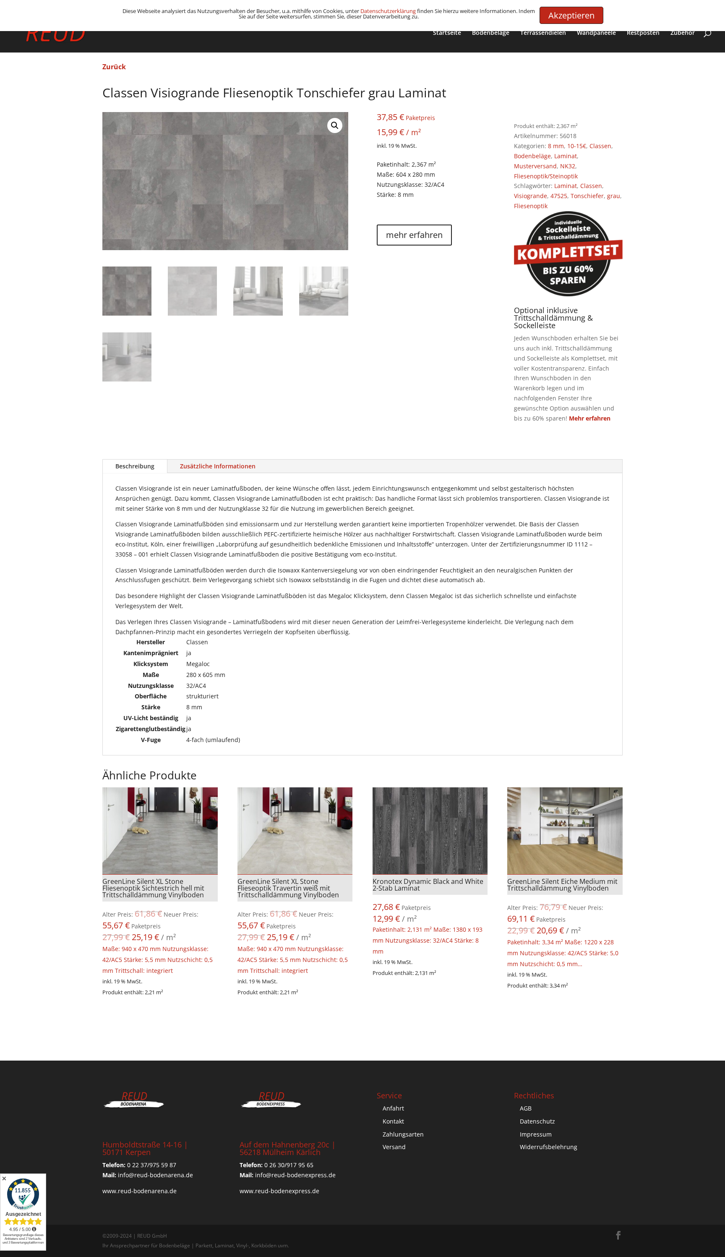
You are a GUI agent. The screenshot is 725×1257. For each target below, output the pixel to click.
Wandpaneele (596, 33)
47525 (558, 196)
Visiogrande (530, 196)
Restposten (643, 33)
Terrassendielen (543, 33)
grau (613, 196)
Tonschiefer (587, 196)
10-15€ (576, 146)
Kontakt (393, 1121)
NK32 (567, 166)
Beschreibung (134, 466)
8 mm (556, 146)
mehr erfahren (414, 234)
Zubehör (682, 33)
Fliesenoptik (531, 206)
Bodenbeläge (490, 33)
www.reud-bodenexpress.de (279, 1191)
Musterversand (535, 166)
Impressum (536, 1134)
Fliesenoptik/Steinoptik (546, 176)
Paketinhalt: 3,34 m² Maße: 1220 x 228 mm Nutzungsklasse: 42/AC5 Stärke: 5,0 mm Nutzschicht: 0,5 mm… (562, 922)
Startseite (447, 33)
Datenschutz (537, 1121)
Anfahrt (393, 1108)
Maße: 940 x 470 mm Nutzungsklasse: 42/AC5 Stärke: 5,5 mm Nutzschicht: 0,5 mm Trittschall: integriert (157, 926)
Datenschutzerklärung (388, 11)
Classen (600, 146)
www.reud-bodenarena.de (139, 1191)
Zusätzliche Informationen (218, 466)
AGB (526, 1108)
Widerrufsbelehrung (548, 1147)
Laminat (565, 156)
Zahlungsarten (403, 1134)
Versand (394, 1147)
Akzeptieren (571, 15)
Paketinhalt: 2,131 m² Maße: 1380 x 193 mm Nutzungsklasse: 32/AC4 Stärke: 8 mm (428, 916)
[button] (334, 125)
